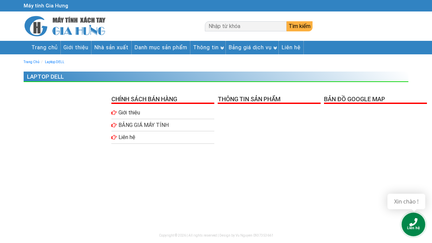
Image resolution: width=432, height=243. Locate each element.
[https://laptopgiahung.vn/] (66, 26)
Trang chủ (44, 47)
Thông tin (206, 47)
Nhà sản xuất (111, 47)
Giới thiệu (75, 47)
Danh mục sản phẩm (160, 47)
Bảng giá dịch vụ (250, 47)
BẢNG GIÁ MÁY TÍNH (143, 125)
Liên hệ (291, 47)
